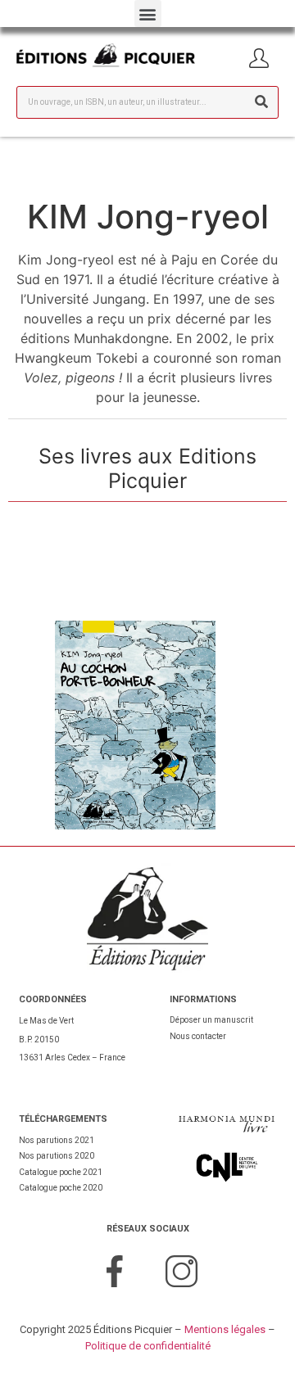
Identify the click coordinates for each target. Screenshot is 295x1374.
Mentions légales (225, 1329)
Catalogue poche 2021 (60, 1172)
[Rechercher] (261, 102)
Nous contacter (198, 1036)
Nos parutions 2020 (56, 1155)
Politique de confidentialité (148, 1346)
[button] (147, 13)
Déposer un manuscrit (211, 1019)
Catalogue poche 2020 (60, 1187)
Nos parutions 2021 (56, 1140)
